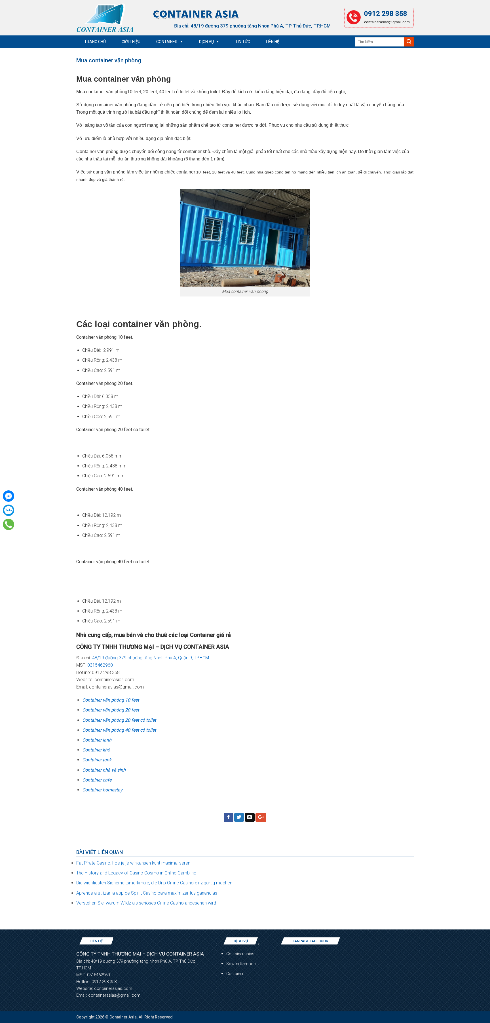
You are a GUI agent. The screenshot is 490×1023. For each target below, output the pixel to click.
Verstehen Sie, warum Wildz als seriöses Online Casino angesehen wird (146, 903)
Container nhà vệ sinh (104, 770)
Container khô (96, 750)
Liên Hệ (272, 41)
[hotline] (8, 524)
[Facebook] (8, 496)
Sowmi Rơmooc (241, 963)
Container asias (240, 954)
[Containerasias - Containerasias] (104, 17)
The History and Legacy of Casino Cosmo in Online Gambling (136, 873)
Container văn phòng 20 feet (110, 710)
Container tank (96, 760)
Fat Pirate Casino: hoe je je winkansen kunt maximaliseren (133, 863)
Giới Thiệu (131, 41)
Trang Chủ (95, 41)
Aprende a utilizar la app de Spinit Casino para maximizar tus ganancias (146, 893)
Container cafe (96, 780)
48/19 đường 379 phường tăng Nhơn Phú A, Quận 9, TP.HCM (151, 657)
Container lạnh (96, 740)
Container (167, 41)
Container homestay (102, 790)
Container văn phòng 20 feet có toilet (119, 720)
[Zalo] (8, 510)
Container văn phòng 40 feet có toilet (119, 730)
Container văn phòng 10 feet (110, 700)
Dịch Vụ (206, 41)
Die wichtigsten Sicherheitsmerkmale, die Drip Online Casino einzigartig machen (154, 883)
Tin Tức (242, 41)
